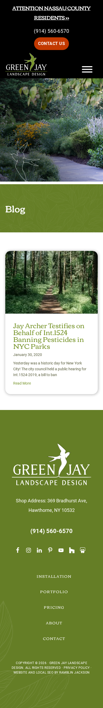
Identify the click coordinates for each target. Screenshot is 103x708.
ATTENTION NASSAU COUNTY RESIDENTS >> (51, 12)
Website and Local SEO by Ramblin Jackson (51, 672)
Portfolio (54, 591)
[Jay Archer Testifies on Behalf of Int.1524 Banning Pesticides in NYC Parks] (51, 255)
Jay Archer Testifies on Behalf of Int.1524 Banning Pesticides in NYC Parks (49, 335)
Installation (54, 576)
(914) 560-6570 (51, 31)
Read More (22, 383)
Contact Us (51, 43)
